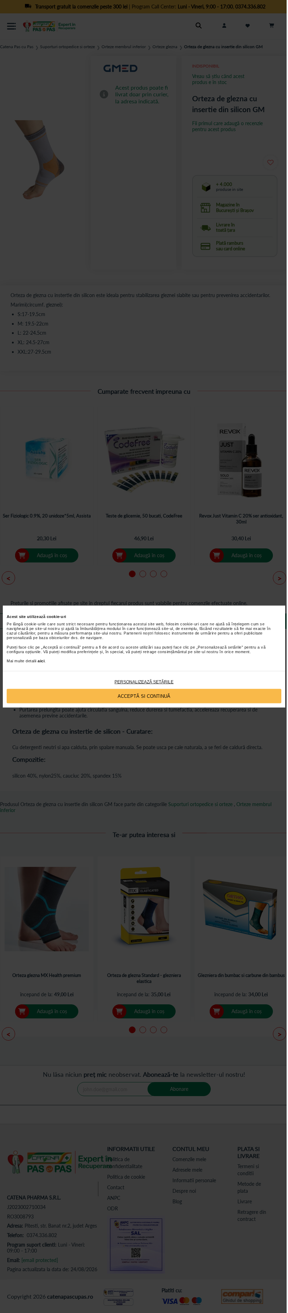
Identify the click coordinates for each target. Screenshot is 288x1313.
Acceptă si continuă (144, 696)
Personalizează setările (144, 682)
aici (41, 661)
